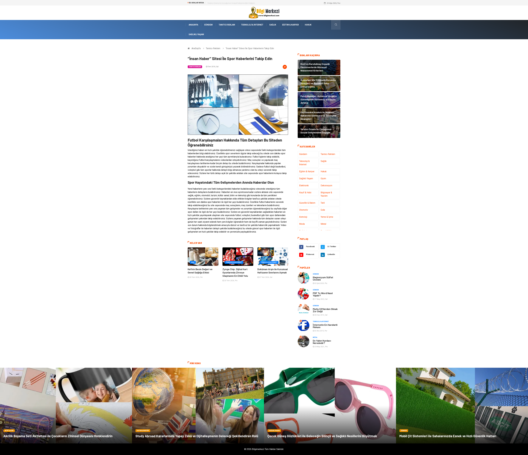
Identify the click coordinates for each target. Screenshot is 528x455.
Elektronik (304, 185)
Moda (302, 224)
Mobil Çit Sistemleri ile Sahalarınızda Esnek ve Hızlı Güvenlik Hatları (447, 436)
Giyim (323, 178)
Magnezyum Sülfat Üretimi (323, 278)
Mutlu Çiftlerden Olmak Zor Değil (325, 310)
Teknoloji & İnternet (252, 25)
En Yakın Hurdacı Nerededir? (322, 341)
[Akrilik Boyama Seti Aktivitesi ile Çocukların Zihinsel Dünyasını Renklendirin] (66, 405)
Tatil (323, 203)
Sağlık (272, 25)
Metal (323, 224)
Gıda (192, 262)
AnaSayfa (193, 25)
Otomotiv (303, 210)
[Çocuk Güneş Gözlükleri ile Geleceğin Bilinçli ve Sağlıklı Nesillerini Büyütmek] (330, 405)
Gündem (208, 25)
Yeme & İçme (327, 217)
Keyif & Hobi (305, 192)
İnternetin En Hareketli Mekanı (325, 326)
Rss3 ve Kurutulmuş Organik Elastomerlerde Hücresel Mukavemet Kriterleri (236, 3)
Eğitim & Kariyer (290, 25)
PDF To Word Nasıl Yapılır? (323, 294)
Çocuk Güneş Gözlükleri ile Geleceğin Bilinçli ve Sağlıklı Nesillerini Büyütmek (322, 436)
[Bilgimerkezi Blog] (264, 12)
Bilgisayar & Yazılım (326, 194)
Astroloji (303, 217)
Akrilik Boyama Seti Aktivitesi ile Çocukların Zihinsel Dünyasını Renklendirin (57, 436)
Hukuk (308, 25)
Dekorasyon (326, 185)
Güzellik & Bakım (307, 203)
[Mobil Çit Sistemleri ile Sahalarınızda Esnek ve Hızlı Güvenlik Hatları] (462, 405)
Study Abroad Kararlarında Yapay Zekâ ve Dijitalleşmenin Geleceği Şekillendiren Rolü (196, 436)
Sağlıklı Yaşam (196, 34)
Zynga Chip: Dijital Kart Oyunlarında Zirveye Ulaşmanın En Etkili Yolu (235, 272)
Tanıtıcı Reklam (227, 25)
